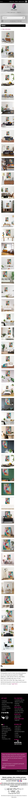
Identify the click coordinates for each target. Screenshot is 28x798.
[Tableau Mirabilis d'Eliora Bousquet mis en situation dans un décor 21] (7, 333)
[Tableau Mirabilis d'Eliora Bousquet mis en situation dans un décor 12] (7, 178)
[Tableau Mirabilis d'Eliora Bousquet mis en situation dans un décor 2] (7, 51)
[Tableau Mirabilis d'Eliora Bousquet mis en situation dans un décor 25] (7, 376)
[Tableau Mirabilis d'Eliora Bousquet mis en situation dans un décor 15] (7, 235)
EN (1, 1)
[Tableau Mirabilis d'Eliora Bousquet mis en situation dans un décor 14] (7, 220)
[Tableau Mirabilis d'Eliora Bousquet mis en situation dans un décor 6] (7, 107)
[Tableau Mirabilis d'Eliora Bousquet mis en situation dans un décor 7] (7, 122)
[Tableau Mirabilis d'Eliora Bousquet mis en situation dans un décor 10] (7, 192)
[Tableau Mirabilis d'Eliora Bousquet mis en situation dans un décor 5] (7, 93)
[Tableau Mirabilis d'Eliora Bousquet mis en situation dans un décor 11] (7, 164)
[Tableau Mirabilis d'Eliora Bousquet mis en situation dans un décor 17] (7, 277)
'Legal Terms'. (14, 684)
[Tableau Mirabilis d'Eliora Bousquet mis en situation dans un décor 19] (7, 305)
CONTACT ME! (11, 2)
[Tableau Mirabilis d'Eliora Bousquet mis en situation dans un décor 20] (7, 319)
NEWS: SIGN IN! (21, 2)
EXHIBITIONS (6, 21)
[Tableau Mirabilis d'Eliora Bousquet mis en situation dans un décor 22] (7, 249)
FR (0, 1)
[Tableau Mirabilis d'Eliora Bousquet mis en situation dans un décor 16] (7, 263)
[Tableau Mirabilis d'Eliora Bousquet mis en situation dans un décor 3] (7, 65)
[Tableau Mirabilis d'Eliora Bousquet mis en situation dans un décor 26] (7, 390)
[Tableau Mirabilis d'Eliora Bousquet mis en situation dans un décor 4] (7, 79)
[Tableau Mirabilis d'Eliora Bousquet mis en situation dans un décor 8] (7, 136)
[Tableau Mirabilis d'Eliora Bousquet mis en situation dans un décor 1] (7, 37)
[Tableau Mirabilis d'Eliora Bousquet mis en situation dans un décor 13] (7, 206)
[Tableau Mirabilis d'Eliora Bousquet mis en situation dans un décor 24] (7, 362)
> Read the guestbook (21, 771)
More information (6, 29)
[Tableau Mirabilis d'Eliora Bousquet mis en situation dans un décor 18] (7, 291)
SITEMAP (16, 2)
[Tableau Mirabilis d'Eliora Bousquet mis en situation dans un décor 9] (7, 150)
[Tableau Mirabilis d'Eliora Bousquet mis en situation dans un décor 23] (7, 347)
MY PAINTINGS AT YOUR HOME (16, 21)
